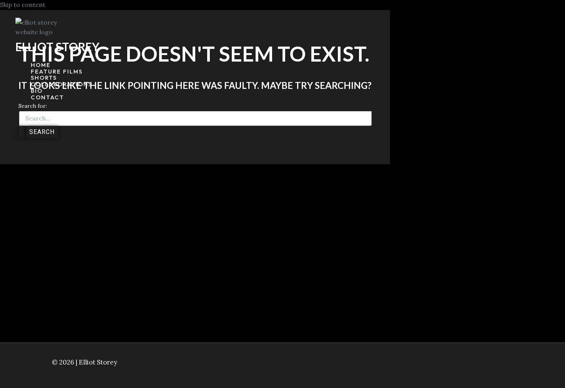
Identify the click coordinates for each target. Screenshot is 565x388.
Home (41, 65)
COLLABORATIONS (61, 84)
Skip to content (22, 4)
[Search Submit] (21, 132)
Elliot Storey (57, 47)
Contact (47, 97)
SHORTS (44, 78)
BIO (37, 91)
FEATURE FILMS (57, 72)
